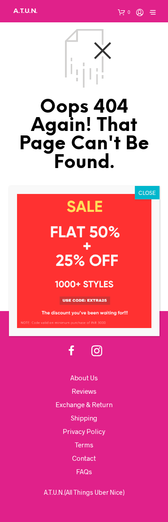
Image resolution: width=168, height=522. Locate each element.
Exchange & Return (84, 404)
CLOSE (147, 192)
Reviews (84, 391)
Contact (84, 458)
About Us (84, 378)
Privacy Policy (84, 431)
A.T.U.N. (25, 11)
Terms (84, 445)
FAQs (84, 471)
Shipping (84, 418)
